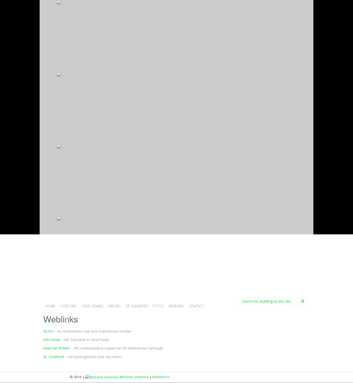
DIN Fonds (51, 339)
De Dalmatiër (137, 306)
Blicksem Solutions (133, 377)
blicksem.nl (160, 377)
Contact (196, 306)
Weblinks (176, 306)
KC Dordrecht (53, 356)
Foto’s (158, 306)
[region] (176, 144)
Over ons (68, 306)
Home (50, 306)
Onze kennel (92, 306)
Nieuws (115, 306)
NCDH (48, 331)
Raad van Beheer (56, 348)
